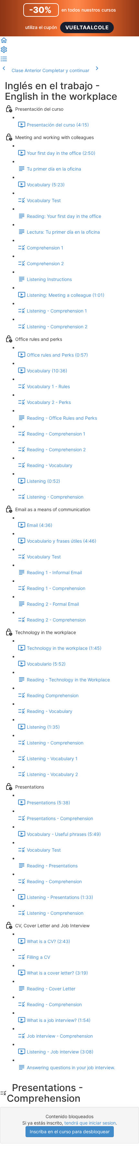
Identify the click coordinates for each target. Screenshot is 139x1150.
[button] (4, 42)
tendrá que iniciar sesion (90, 1123)
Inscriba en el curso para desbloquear (70, 1131)
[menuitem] (4, 51)
